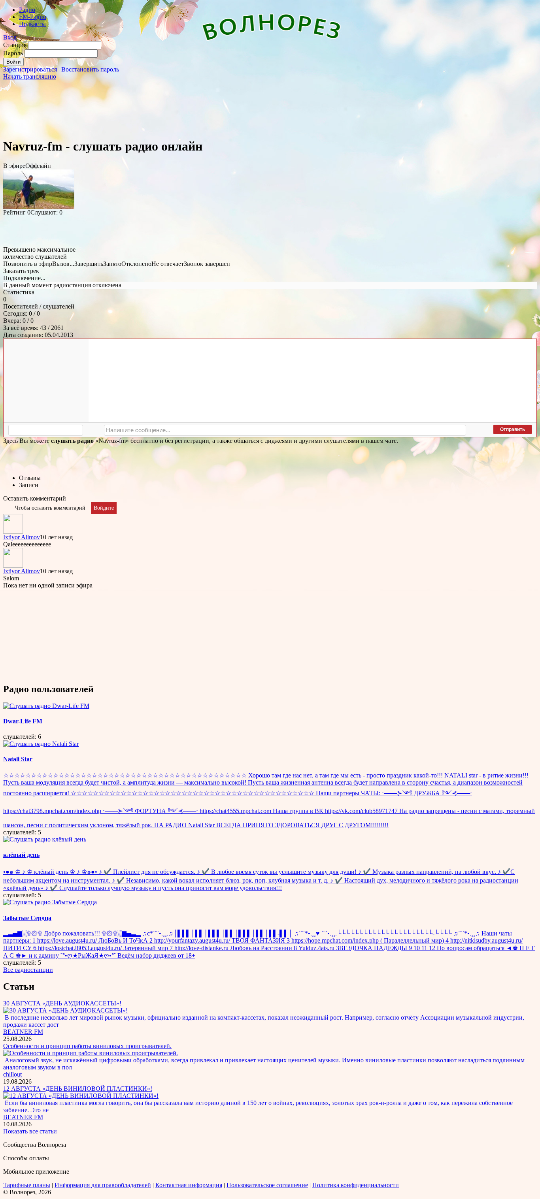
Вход (10, 37)
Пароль (13, 53)
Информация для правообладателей (103, 1185)
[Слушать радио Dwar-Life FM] (46, 705)
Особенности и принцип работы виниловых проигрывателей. (87, 1046)
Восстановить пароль (90, 69)
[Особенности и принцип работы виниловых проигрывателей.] (90, 1053)
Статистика (18, 292)
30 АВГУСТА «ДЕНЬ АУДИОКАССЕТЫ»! (62, 1003)
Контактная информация (188, 1185)
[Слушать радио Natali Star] (41, 743)
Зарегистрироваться (30, 69)
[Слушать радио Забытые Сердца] (50, 902)
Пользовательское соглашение (267, 1185)
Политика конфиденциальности (355, 1185)
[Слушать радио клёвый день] (44, 839)
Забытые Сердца (27, 918)
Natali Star (17, 759)
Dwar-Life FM (22, 721)
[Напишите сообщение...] (285, 430)
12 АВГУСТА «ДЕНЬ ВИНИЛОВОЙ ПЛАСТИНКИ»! (77, 1088)
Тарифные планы (26, 1185)
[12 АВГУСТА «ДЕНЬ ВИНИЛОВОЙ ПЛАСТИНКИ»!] (81, 1095)
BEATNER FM (23, 1031)
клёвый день (21, 854)
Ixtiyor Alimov (21, 537)
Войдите (104, 508)
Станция (14, 44)
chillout (12, 1074)
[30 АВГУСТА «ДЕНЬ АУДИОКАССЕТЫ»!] (65, 1010)
